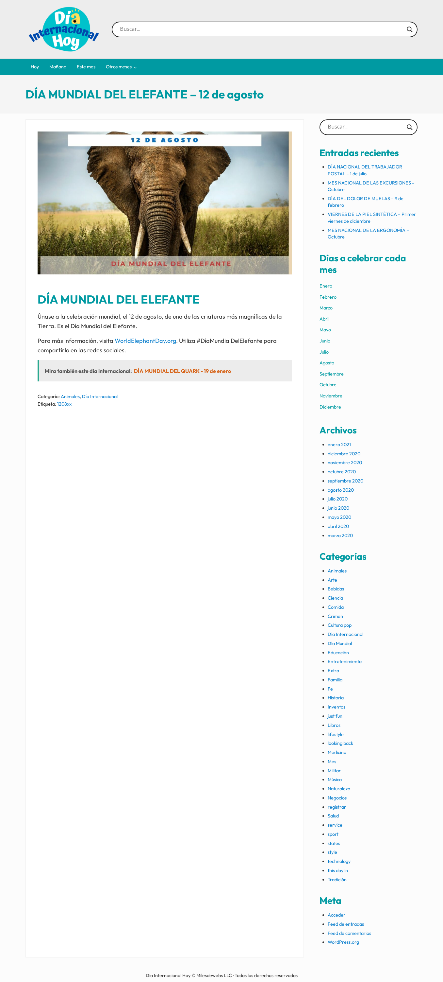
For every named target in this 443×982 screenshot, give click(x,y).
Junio (325, 341)
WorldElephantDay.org (145, 340)
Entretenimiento (345, 661)
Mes (332, 761)
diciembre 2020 (344, 454)
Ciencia (335, 598)
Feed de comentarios (349, 933)
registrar (337, 807)
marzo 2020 (340, 535)
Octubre (328, 385)
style (332, 852)
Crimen (335, 616)
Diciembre (330, 407)
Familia (335, 680)
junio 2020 (338, 508)
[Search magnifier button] (409, 29)
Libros (334, 725)
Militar (334, 771)
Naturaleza (339, 789)
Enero (326, 286)
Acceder (336, 915)
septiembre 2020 (345, 481)
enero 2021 (339, 444)
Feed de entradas (346, 924)
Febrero (328, 297)
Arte (332, 580)
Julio (324, 352)
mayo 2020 (339, 517)
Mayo (325, 330)
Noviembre (331, 396)
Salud (333, 816)
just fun (335, 716)
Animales (70, 396)
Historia (336, 698)
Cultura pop (340, 625)
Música (335, 779)
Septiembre (332, 374)
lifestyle (336, 734)
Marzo (326, 308)
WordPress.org (343, 942)
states (334, 843)
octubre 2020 (342, 472)
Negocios (337, 798)
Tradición (337, 880)
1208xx (64, 404)
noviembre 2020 (345, 462)
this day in (338, 870)
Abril (324, 319)
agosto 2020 (341, 490)
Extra (333, 671)
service (335, 825)
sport (333, 834)
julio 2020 (338, 499)
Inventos (336, 707)
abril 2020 (338, 526)
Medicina (337, 752)
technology (339, 861)
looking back (340, 743)
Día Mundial (340, 643)
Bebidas (336, 589)
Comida (336, 607)
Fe (330, 689)
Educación (338, 653)
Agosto (327, 363)
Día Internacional (100, 396)
